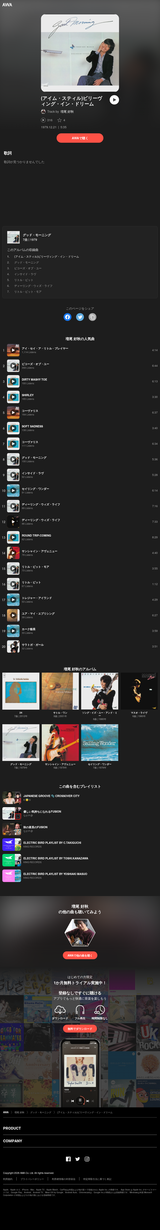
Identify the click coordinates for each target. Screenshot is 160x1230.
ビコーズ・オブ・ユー (28, 268)
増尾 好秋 (67, 111)
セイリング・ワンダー (99, 764)
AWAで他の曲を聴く (80, 955)
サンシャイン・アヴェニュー (60, 764)
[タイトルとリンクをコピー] (92, 317)
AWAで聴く (80, 138)
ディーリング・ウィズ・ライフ (33, 286)
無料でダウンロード (80, 1029)
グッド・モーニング (37, 235)
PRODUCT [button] (12, 1128)
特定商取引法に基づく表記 (97, 1178)
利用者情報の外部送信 (63, 1178)
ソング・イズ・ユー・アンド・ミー (99, 714)
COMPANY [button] (12, 1141)
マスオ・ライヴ (139, 712)
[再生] (114, 99)
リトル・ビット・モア (28, 291)
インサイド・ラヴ (25, 274)
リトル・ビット (23, 280)
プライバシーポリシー (32, 1178)
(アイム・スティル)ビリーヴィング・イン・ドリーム (85, 1112)
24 (21, 712)
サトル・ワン (60, 712)
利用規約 (7, 1178)
